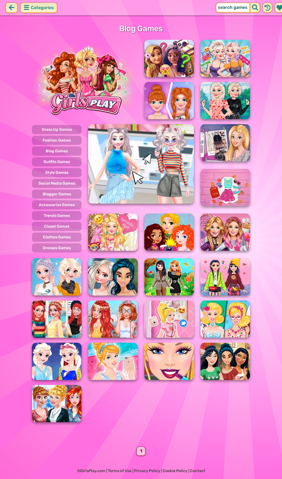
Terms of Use (120, 471)
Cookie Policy (175, 471)
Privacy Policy (147, 471)
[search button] (255, 8)
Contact (197, 471)
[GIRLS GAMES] (85, 79)
